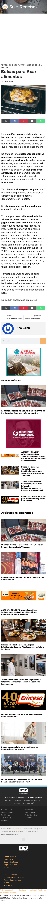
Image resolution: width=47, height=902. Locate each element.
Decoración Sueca (11, 862)
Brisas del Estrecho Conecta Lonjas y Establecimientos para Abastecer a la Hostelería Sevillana (32, 471)
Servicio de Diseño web (32, 800)
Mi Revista (28, 818)
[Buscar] (43, 341)
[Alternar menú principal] (42, 6)
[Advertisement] (23, 38)
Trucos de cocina (10, 65)
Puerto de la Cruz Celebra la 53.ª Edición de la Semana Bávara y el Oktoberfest (21, 781)
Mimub (6, 883)
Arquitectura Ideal (10, 865)
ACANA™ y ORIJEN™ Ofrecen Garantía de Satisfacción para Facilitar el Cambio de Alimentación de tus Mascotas (33, 456)
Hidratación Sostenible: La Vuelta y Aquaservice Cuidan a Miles (22, 578)
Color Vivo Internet (16, 829)
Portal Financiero (31, 815)
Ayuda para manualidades (14, 878)
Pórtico (6, 867)
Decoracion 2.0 (10, 857)
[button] (23, 839)
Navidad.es (5, 815)
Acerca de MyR (28, 803)
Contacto (16, 803)
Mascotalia (29, 809)
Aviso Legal (32, 890)
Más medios (8, 885)
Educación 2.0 (6, 809)
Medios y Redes (35, 797)
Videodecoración (10, 875)
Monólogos (5, 820)
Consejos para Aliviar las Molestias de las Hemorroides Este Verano (19, 748)
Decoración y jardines (12, 880)
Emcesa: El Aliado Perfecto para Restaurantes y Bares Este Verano (33, 498)
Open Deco (8, 859)
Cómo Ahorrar (30, 812)
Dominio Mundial (7, 812)
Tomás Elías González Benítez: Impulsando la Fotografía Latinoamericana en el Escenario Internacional (21, 682)
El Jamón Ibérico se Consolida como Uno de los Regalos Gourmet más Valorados (23, 412)
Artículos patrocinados (13, 800)
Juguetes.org (6, 818)
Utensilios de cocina (31, 65)
